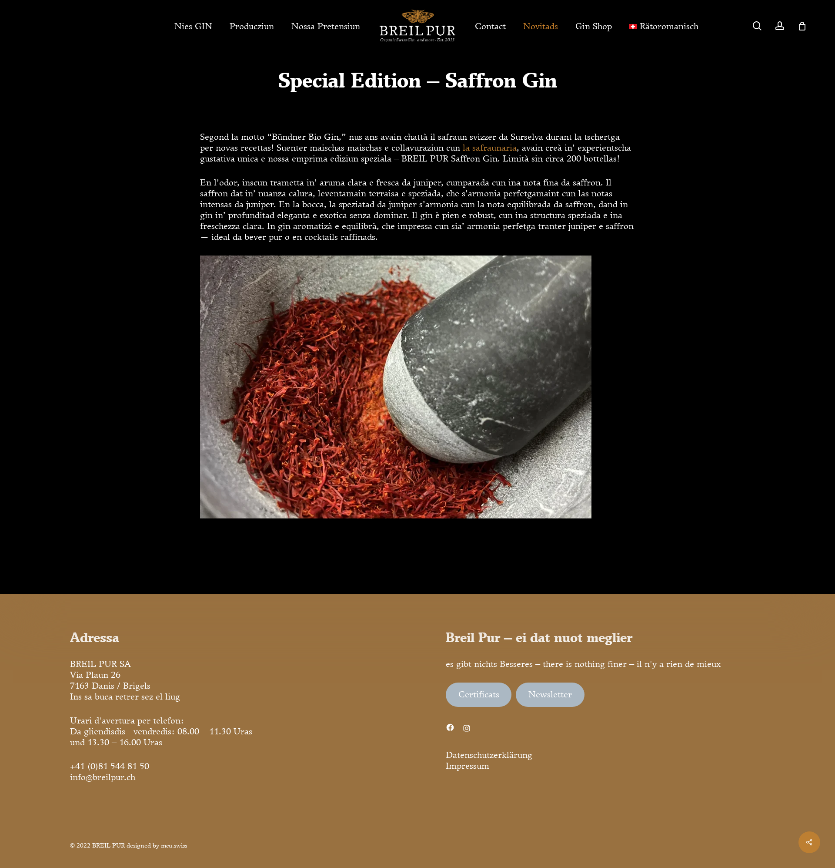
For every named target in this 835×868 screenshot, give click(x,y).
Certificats (478, 694)
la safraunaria (490, 147)
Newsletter (550, 694)
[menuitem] (664, 26)
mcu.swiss (174, 845)
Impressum (467, 765)
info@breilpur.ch (102, 777)
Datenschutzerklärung (489, 755)
